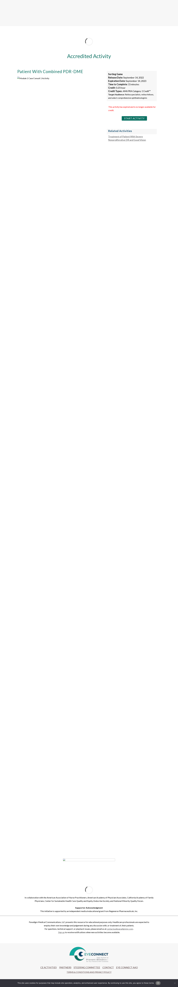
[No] (174, 983)
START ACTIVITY (134, 118)
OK (158, 983)
